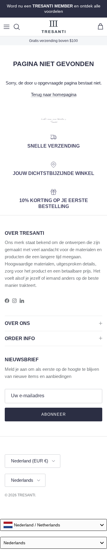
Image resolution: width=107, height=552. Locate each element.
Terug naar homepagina (53, 94)
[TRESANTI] (53, 27)
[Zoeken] (19, 26)
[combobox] (53, 525)
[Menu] (6, 26)
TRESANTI (26, 495)
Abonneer (53, 414)
